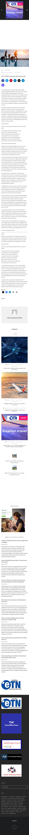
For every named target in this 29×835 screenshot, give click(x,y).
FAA (12, 803)
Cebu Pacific (10, 801)
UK (21, 811)
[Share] (2, 80)
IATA (10, 806)
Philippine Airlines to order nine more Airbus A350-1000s (14, 404)
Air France (11, 798)
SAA (3, 811)
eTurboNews (21, 537)
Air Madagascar (20, 798)
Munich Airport (12, 808)
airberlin (18, 796)
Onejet (20, 808)
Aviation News (16, 408)
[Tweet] (6, 80)
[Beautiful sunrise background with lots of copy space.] (14, 385)
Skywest (12, 811)
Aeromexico (5, 796)
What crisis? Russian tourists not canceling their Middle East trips (14, 473)
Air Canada (4, 798)
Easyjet (21, 801)
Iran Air (15, 806)
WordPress (13, 813)
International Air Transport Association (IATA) (13, 89)
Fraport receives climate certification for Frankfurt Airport (14, 461)
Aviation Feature (17, 72)
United (3, 813)
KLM (3, 808)
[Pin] (10, 80)
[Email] (19, 80)
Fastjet (16, 803)
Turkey (17, 811)
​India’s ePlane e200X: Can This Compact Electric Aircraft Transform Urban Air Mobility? (15, 446)
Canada (4, 801)
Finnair (21, 803)
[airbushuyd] (14, 350)
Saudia (6, 811)
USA (8, 813)
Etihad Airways (6, 803)
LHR (6, 808)
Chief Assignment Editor (8, 72)
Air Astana (12, 796)
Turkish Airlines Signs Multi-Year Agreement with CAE (14, 410)
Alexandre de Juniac (19, 119)
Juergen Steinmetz (11, 364)
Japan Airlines (22, 806)
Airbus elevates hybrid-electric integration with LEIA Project (14, 369)
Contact (14, 820)
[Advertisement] (14, 34)
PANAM (24, 808)
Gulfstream (5, 806)
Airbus (24, 796)
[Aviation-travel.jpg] (14, 427)
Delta (16, 801)
